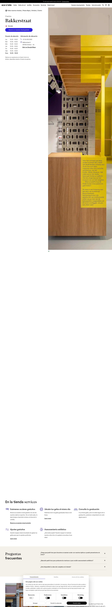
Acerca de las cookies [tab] (78, 577)
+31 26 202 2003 (27, 39)
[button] (106, 5)
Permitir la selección (56, 603)
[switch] (48, 598)
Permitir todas (77, 603)
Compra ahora (65, 1)
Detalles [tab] (56, 577)
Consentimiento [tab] (34, 577)
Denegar (35, 603)
